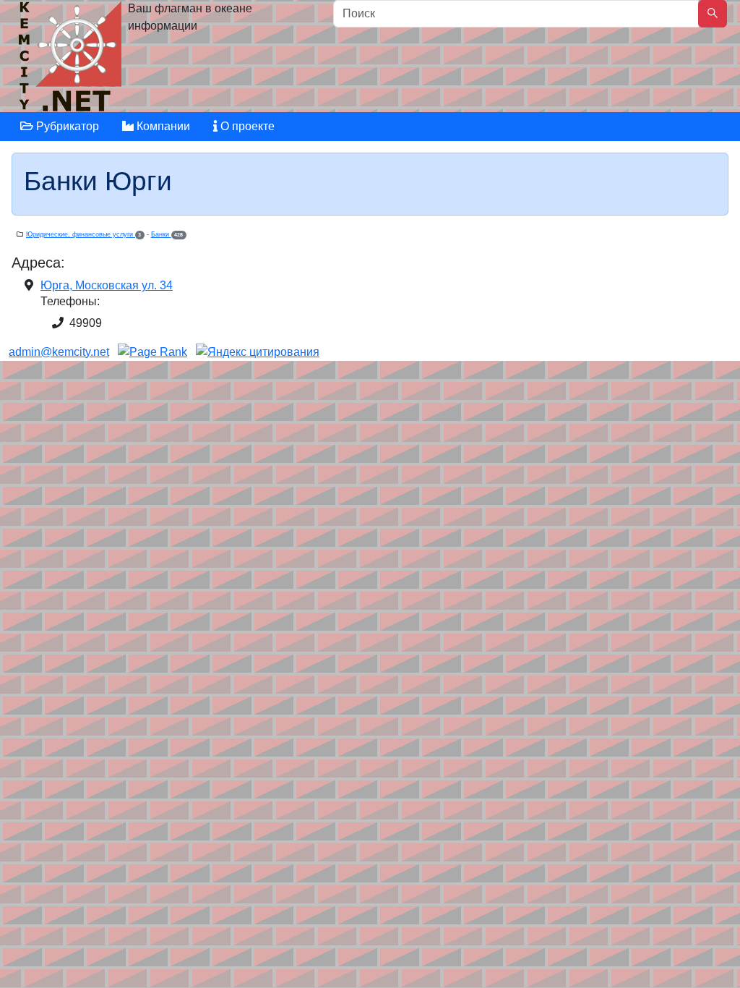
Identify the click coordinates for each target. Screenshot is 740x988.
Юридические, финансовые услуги (83, 234)
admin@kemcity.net (59, 352)
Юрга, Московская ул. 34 (106, 285)
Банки (167, 234)
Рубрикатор (66, 126)
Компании (162, 126)
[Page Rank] (152, 352)
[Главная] (72, 59)
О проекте (246, 126)
